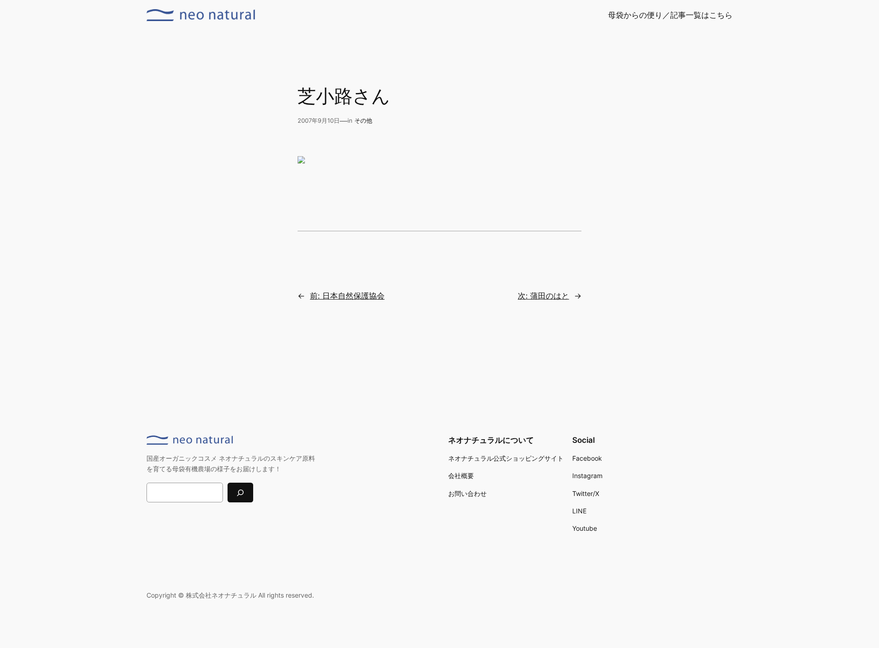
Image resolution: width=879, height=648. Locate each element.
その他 (363, 120)
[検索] (240, 492)
